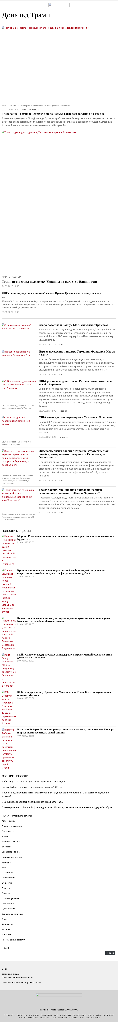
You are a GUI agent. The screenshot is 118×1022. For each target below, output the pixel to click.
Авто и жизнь (8, 821)
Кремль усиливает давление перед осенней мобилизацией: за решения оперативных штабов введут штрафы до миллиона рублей (61, 572)
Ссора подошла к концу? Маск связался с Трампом (73, 325)
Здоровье (7, 846)
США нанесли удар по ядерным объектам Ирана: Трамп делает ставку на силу (51, 293)
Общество (7, 883)
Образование (8, 877)
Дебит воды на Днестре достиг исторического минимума (33, 781)
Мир (24, 109)
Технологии (7, 924)
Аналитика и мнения (12, 826)
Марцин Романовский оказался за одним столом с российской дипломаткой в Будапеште (65, 537)
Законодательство (11, 841)
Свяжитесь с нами (10, 974)
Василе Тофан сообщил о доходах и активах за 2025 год (32, 787)
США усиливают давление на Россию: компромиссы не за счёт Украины (76, 383)
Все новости (8, 831)
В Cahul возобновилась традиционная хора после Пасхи (32, 802)
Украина (63, 410)
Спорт (5, 919)
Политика (63, 436)
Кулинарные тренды (12, 857)
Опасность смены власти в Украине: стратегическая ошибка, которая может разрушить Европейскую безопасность (73, 454)
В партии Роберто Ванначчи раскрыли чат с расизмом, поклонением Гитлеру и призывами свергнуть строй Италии (65, 731)
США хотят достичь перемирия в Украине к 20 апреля (75, 417)
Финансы (6, 934)
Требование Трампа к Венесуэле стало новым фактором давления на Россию (53, 113)
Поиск (5, 948)
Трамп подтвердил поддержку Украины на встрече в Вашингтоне (49, 281)
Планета (6, 888)
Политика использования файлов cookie (21, 982)
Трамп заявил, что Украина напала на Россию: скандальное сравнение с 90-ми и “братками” (70, 491)
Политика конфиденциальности (17, 977)
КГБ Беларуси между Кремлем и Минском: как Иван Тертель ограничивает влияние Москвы (65, 693)
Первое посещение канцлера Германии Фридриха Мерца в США (77, 353)
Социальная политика (12, 914)
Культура (6, 862)
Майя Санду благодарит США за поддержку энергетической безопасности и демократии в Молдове (64, 656)
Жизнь (5, 836)
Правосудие (8, 903)
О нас (4, 968)
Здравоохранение (11, 851)
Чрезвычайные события (13, 939)
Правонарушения (10, 898)
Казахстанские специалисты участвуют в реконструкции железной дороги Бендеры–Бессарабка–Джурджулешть (63, 619)
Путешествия (8, 908)
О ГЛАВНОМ (33, 109)
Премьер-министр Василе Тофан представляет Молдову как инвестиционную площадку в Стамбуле (57, 807)
